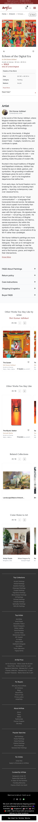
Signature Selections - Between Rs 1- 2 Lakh (19, 668)
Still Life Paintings (19, 606)
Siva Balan (19, 646)
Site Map (19, 723)
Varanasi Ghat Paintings (19, 748)
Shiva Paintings (19, 745)
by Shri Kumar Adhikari (9, 59)
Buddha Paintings (19, 586)
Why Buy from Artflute (19, 686)
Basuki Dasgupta (19, 626)
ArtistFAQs (19, 699)
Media (19, 717)
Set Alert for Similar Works (19, 818)
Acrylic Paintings (19, 581)
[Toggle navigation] (34, 7)
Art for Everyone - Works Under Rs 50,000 (19, 663)
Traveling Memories (19, 783)
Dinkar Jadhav (19, 628)
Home (4, 14)
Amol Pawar (19, 621)
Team (19, 714)
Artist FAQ (19, 761)
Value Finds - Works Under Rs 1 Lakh (19, 666)
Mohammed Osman (19, 635)
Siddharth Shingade (19, 644)
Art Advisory (19, 688)
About (19, 712)
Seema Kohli (19, 641)
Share (33, 15)
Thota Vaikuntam (19, 648)
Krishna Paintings (19, 743)
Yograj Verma (19, 650)
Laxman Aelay (19, 632)
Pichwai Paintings (19, 599)
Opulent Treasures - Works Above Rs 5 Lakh (19, 672)
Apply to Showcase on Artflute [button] (19, 763)
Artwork (12, 14)
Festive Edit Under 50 (19, 778)
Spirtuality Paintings (19, 604)
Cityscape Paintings (19, 588)
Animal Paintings (19, 583)
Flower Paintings (19, 739)
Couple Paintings (19, 590)
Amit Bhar (19, 619)
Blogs (19, 690)
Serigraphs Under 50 (19, 776)
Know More (6, 257)
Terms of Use (19, 695)
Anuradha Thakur (19, 623)
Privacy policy (19, 697)
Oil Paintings (19, 597)
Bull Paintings (19, 736)
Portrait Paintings (19, 601)
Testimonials (19, 719)
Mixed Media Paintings (19, 595)
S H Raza (19, 639)
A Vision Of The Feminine (19, 780)
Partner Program (19, 721)
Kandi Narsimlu (19, 630)
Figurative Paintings (19, 592)
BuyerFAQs (19, 692)
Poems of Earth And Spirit (19, 785)
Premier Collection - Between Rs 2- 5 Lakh (19, 670)
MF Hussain (19, 637)
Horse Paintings (19, 741)
